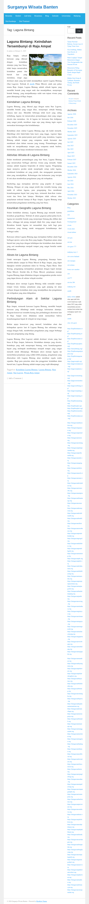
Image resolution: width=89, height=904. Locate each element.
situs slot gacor (72, 323)
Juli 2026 (70, 117)
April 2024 (70, 191)
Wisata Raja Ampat (32, 372)
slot (68, 215)
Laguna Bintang (45, 369)
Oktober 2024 (71, 170)
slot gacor (71, 98)
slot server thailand (73, 256)
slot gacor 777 (71, 246)
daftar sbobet (71, 297)
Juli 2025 (70, 142)
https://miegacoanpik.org (75, 558)
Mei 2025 (70, 149)
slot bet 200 (71, 282)
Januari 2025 (71, 163)
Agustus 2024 (71, 177)
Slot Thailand (24, 21)
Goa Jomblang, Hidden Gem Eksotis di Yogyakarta (74, 52)
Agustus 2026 (71, 114)
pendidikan (70, 211)
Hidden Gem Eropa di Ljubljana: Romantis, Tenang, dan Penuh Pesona (74, 81)
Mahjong (77, 16)
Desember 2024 (72, 167)
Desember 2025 (72, 125)
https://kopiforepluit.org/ (75, 408)
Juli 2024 (70, 181)
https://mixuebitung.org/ (74, 349)
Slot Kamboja (10, 21)
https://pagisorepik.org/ (74, 361)
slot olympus (71, 261)
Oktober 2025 (71, 132)
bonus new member (73, 269)
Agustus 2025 (71, 138)
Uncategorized (71, 222)
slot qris (70, 238)
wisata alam (71, 229)
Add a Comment (14, 378)
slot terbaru (70, 265)
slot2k (32, 83)
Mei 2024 (70, 187)
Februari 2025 (71, 159)
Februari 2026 (71, 121)
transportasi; (71, 218)
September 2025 (72, 135)
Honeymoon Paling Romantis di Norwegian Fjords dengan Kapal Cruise (74, 71)
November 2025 (72, 128)
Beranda (8, 16)
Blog (47, 16)
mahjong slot (71, 287)
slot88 (69, 291)
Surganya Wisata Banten (32, 7)
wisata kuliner (71, 232)
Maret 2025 (71, 156)
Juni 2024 (70, 184)
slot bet (69, 242)
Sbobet (18, 16)
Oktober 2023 (71, 198)
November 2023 (72, 194)
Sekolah (55, 16)
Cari (68, 27)
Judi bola (27, 16)
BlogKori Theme (41, 901)
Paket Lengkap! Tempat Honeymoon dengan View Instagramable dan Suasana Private (74, 61)
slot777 (69, 278)
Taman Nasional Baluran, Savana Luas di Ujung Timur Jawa (75, 44)
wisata (69, 225)
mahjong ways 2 (72, 252)
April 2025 (70, 152)
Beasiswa (38, 16)
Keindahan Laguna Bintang (27, 369)
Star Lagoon (18, 372)
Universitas (66, 16)
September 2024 (72, 174)
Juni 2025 (70, 145)
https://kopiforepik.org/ (74, 406)
